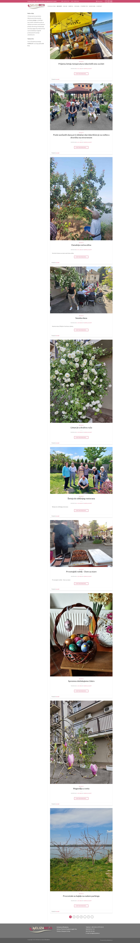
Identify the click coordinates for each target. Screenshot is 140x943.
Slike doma (92, 6)
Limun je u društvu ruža (81, 427)
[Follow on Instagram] (109, 1)
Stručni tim (84, 6)
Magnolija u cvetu (81, 788)
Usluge (65, 6)
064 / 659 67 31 (65, 1)
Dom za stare (52, 6)
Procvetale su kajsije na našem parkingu (81, 896)
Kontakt (99, 6)
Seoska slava (81, 318)
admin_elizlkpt (88, 68)
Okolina (76, 6)
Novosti (59, 6)
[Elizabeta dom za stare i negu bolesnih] (36, 6)
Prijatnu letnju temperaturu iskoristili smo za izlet (81, 64)
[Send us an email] (111, 1)
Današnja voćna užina (81, 245)
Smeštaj (70, 6)
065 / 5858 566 (75, 1)
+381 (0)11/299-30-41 (97, 927)
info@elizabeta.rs (95, 933)
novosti (81, 61)
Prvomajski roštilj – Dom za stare (81, 571)
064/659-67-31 (90, 929)
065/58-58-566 (90, 931)
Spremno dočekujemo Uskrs (81, 681)
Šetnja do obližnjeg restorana (81, 498)
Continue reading (81, 73)
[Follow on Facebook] (106, 1)
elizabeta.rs (110, 940)
